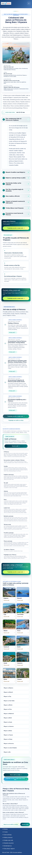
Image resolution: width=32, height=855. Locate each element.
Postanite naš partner (9, 843)
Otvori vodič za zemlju (15, 774)
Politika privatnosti (8, 837)
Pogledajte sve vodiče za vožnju (16, 420)
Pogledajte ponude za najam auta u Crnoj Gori (15, 779)
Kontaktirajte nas (8, 845)
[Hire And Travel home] (13, 3)
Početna (6, 829)
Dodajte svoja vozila (8, 840)
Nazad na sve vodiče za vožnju (11, 824)
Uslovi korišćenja (7, 834)
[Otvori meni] (29, 3)
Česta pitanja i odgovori (9, 848)
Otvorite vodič (15, 446)
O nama (6, 832)
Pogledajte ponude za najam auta (15, 228)
